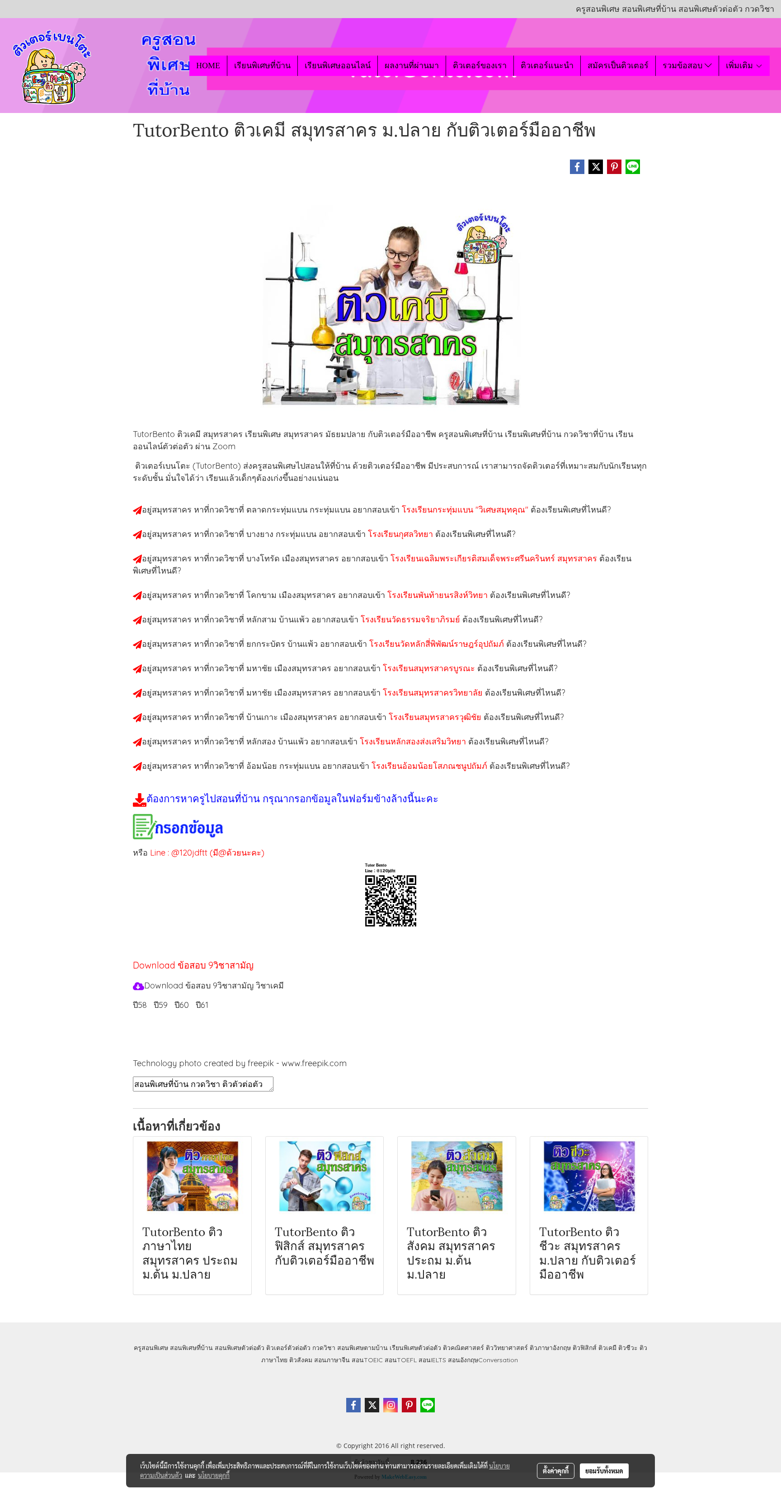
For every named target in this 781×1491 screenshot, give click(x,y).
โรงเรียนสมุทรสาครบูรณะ (430, 668)
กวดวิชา (323, 1348)
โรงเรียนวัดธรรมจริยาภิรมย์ (411, 619)
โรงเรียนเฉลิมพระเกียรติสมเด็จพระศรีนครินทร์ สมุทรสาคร (494, 558)
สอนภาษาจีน (332, 1360)
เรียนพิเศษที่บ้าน (262, 65)
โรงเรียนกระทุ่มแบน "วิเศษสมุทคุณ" (466, 509)
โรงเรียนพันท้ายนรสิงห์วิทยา (438, 595)
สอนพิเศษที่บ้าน (191, 1348)
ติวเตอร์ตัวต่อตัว (288, 1348)
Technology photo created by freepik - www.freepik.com (240, 1063)
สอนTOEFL (401, 1360)
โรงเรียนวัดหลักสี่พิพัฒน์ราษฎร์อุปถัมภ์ (437, 644)
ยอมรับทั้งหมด (604, 1471)
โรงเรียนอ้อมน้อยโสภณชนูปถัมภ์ (430, 766)
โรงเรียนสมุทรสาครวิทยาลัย (434, 692)
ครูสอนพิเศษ (151, 1348)
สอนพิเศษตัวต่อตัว (239, 1348)
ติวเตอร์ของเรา (480, 65)
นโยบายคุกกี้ (214, 1475)
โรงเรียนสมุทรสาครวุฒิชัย (436, 717)
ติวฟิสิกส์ (585, 1348)
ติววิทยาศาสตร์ (507, 1348)
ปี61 (202, 1005)
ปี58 (140, 1005)
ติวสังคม (300, 1360)
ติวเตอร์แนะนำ (547, 65)
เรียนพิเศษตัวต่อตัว (416, 1348)
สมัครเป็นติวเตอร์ (618, 65)
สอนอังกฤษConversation (483, 1360)
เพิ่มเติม (740, 65)
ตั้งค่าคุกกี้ (556, 1471)
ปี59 (161, 1005)
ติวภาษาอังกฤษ (550, 1348)
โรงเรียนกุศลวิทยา (401, 534)
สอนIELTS (432, 1360)
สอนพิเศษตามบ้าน (362, 1348)
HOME (208, 65)
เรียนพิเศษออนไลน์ (338, 65)
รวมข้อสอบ (684, 65)
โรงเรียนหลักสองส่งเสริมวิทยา (414, 741)
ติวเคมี (607, 1348)
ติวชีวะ (628, 1348)
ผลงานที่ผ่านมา (412, 65)
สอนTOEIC (367, 1360)
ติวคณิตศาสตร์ (463, 1348)
